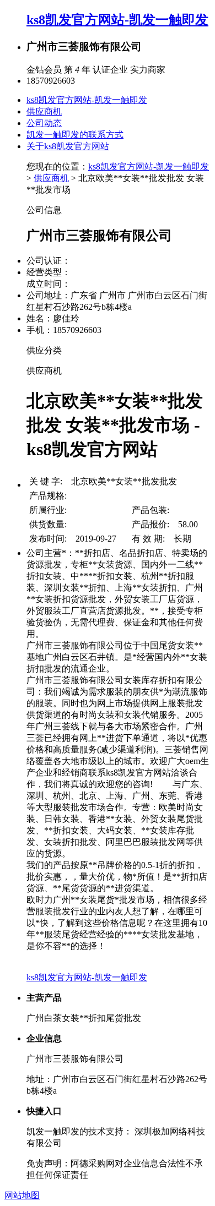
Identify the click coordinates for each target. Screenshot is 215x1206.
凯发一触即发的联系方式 (74, 134)
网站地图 (22, 1195)
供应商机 (44, 111)
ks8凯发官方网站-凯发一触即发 (117, 20)
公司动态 (44, 123)
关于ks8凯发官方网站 (67, 146)
